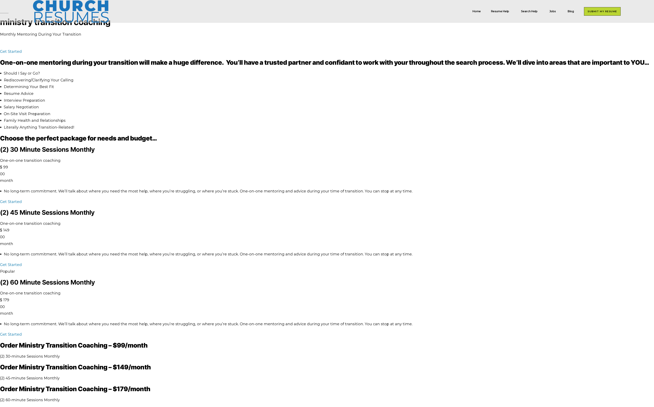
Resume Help (500, 11)
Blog (571, 11)
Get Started (11, 201)
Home (476, 11)
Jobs (552, 11)
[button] (602, 11)
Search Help (529, 11)
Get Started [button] (11, 51)
